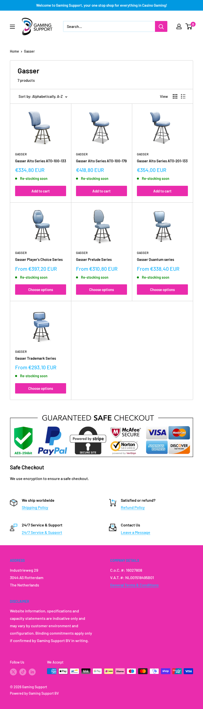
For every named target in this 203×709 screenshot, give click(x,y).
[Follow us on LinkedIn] (32, 671)
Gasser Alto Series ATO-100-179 (101, 161)
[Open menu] (12, 27)
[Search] (161, 26)
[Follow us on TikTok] (22, 671)
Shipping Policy (35, 507)
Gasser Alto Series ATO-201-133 (162, 161)
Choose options (40, 289)
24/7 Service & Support (42, 532)
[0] (189, 26)
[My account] (179, 26)
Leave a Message (135, 532)
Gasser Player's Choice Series (39, 259)
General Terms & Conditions (134, 585)
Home (14, 51)
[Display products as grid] (175, 96)
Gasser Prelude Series (94, 259)
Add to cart (40, 191)
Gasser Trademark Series (35, 358)
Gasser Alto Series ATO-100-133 (40, 161)
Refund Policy (133, 507)
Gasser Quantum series (155, 259)
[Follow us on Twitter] (13, 671)
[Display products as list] (183, 96)
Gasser (29, 51)
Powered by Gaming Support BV (34, 693)
